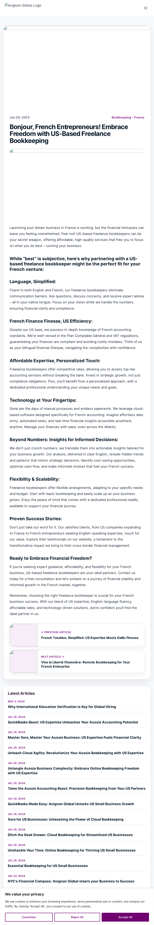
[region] (77, 906)
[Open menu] (145, 8)
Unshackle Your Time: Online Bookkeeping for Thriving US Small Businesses (72, 850)
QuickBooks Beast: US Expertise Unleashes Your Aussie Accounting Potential (73, 722)
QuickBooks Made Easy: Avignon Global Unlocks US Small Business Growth (71, 804)
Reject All (77, 917)
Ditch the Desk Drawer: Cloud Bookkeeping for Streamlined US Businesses (70, 835)
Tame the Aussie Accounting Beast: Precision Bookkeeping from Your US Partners (77, 788)
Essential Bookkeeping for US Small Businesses (48, 866)
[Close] (149, 891)
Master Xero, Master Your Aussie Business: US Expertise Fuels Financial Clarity (74, 737)
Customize (29, 917)
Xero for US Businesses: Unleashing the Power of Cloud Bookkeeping (66, 819)
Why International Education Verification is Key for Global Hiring (62, 707)
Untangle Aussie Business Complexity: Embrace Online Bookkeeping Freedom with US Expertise (73, 770)
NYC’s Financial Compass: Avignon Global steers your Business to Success (71, 881)
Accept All (125, 917)
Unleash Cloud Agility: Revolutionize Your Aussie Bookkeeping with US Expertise (76, 753)
